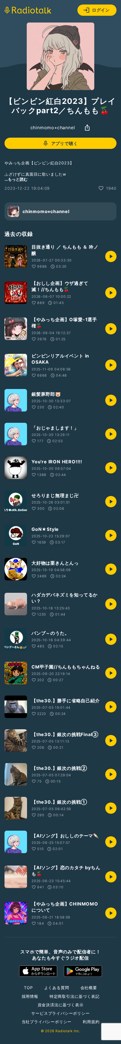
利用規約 (91, 1021)
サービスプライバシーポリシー (60, 1013)
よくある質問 (56, 987)
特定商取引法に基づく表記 (75, 996)
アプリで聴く (64, 143)
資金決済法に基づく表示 (61, 1004)
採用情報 (30, 996)
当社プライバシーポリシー (47, 1021)
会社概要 (88, 987)
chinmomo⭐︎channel (52, 127)
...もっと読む (16, 179)
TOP (28, 987)
